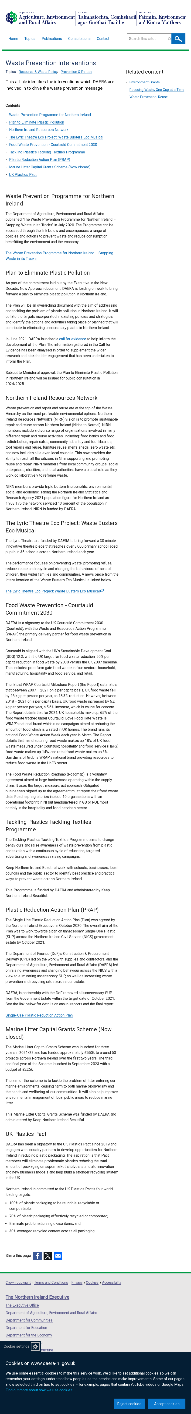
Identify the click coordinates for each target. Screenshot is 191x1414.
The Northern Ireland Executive (37, 1297)
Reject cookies (129, 1404)
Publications (52, 38)
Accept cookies (167, 1404)
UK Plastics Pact (23, 174)
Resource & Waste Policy (38, 72)
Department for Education (26, 1327)
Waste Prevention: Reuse (149, 97)
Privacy (77, 1282)
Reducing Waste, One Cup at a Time (157, 90)
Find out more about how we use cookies (39, 1390)
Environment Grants (145, 82)
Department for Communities (29, 1320)
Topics (29, 38)
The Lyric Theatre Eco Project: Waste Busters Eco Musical (56, 137)
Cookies (92, 1282)
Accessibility (111, 1282)
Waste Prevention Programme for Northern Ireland (50, 115)
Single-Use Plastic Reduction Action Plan (39, 1015)
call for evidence (72, 339)
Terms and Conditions (51, 1282)
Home (13, 38)
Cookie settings (17, 1346)
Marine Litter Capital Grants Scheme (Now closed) (49, 167)
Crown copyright (18, 1282)
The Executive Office (22, 1305)
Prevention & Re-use (76, 72)
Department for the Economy (29, 1335)
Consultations (79, 38)
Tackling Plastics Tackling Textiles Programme (47, 152)
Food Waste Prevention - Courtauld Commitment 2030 (53, 144)
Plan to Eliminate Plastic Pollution (36, 122)
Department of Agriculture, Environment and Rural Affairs (51, 1313)
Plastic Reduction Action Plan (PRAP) (39, 159)
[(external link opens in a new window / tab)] (37, 1256)
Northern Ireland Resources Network (38, 130)
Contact (103, 38)
